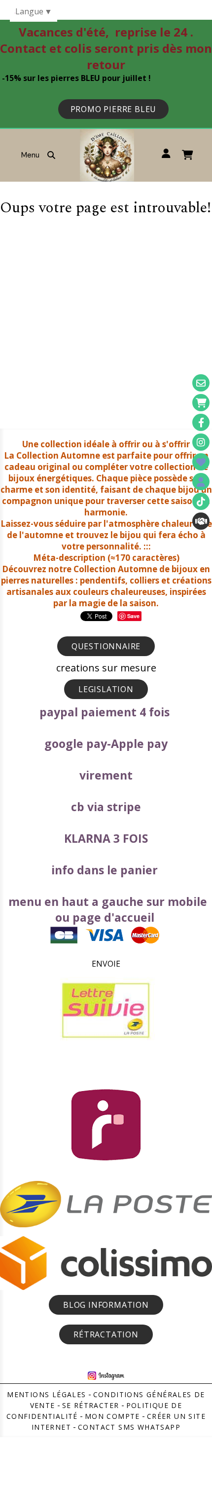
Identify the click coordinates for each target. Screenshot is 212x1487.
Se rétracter (90, 1405)
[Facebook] (201, 422)
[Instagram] (201, 442)
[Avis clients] (201, 461)
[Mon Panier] (201, 402)
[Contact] (201, 382)
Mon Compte (112, 1416)
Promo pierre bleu (114, 109)
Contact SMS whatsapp (129, 1427)
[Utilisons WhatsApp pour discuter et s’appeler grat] (201, 521)
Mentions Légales (46, 1394)
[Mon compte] (201, 481)
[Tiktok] (201, 501)
